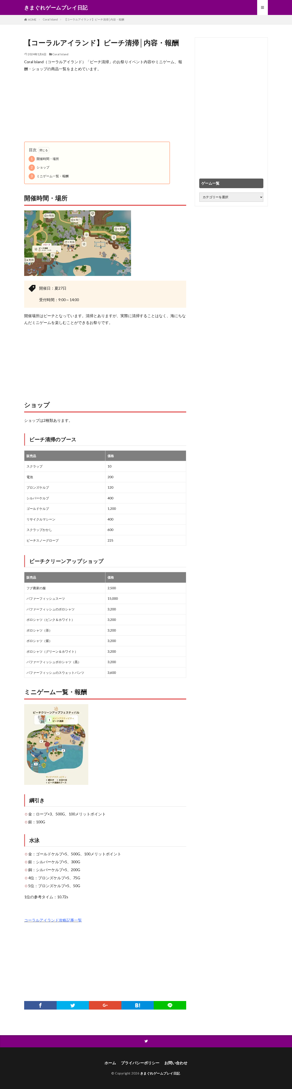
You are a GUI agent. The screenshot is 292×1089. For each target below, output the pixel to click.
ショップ (40, 167)
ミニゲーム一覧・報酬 (50, 176)
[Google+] (105, 1005)
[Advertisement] (105, 107)
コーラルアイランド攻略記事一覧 (53, 920)
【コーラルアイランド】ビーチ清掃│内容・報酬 (94, 19)
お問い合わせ (175, 1063)
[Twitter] (73, 1005)
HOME (32, 19)
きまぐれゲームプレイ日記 (56, 7)
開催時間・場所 (45, 159)
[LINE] (170, 1005)
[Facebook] (40, 1005)
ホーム (110, 1063)
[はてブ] (137, 1005)
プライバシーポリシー (140, 1063)
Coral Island (50, 19)
